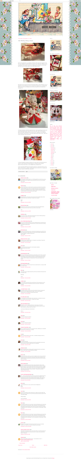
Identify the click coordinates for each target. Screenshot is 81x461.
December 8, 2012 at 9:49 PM (25, 380)
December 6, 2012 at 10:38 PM (26, 202)
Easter (58, 129)
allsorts (52, 184)
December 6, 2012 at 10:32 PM (26, 192)
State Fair (59, 137)
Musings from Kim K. (24, 238)
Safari (22, 412)
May (51, 157)
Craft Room (55, 129)
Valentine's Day (54, 138)
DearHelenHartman (24, 253)
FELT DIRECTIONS (52, 130)
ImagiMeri (22, 195)
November (52, 149)
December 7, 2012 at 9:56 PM (25, 351)
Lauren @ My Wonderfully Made (26, 374)
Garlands (60, 130)
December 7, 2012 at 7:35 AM (25, 260)
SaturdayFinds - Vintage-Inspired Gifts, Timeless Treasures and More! (55, 192)
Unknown (22, 185)
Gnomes (55, 131)
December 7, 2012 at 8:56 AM (25, 293)
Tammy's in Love (23, 177)
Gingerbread (52, 131)
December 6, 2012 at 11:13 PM (26, 211)
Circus (58, 128)
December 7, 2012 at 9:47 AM (25, 312)
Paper (61, 133)
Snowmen (59, 136)
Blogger (53, 458)
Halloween (60, 131)
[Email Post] (26, 171)
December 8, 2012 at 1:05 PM (25, 360)
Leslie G (22, 422)
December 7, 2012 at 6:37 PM (25, 344)
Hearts (57, 132)
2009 (52, 163)
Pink (51, 135)
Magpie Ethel (53, 186)
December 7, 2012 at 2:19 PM (25, 336)
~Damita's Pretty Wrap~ (25, 327)
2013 (52, 145)
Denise (22, 354)
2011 (52, 160)
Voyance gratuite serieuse (25, 429)
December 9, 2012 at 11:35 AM (26, 399)
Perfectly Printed (23, 205)
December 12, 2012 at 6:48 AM (26, 419)
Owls (58, 133)
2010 (52, 162)
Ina (21, 334)
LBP (21, 270)
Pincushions (60, 134)
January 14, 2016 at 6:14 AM (25, 434)
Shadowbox (52, 136)
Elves (61, 129)
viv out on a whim (54, 195)
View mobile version (33, 447)
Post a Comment (22, 443)
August (52, 153)
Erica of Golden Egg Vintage (25, 221)
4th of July (52, 125)
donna (22, 383)
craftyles (22, 281)
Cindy (22, 315)
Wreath (53, 139)
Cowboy (51, 129)
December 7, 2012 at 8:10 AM (25, 267)
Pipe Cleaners (54, 135)
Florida (57, 130)
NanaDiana (22, 214)
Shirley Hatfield (23, 363)
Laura (22, 391)
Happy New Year (52, 132)
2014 (52, 144)
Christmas (54, 128)
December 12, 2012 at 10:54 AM (26, 426)
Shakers (55, 136)
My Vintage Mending (24, 263)
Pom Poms (59, 135)
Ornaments (55, 133)
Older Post (45, 445)
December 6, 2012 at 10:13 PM (26, 182)
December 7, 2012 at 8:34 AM (25, 285)
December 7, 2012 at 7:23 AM (25, 250)
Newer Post (20, 445)
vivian (22, 245)
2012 (52, 146)
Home (33, 445)
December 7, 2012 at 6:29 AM (25, 242)
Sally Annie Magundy (24, 303)
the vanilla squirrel (24, 296)
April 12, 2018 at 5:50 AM (25, 441)
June (52, 156)
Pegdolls (51, 134)
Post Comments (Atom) (26, 449)
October (52, 150)
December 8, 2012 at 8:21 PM (25, 371)
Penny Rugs (56, 134)
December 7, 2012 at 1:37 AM (25, 235)
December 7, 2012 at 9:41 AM (25, 300)
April (51, 159)
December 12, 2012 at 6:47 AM (26, 409)
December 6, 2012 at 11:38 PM (26, 226)
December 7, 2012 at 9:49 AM (25, 318)
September (53, 152)
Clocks (61, 128)
